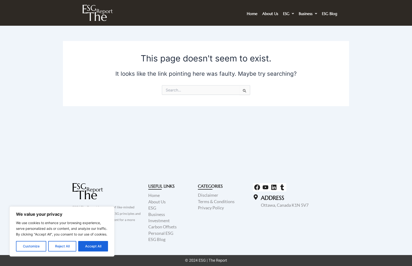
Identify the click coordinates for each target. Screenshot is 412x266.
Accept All (93, 246)
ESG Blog (329, 13)
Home (252, 13)
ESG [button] (286, 13)
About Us (270, 13)
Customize (31, 246)
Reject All (62, 246)
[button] (288, 13)
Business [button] (306, 13)
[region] (62, 231)
